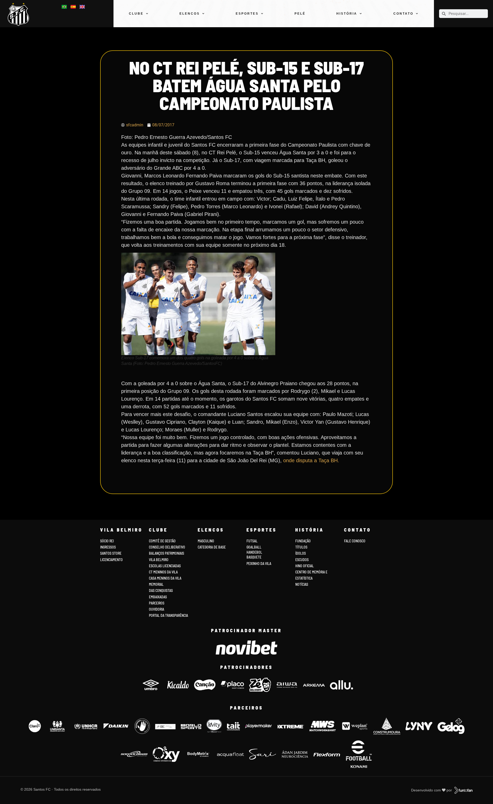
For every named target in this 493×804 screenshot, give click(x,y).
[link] (20, 14)
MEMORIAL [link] (156, 584)
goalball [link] (253, 547)
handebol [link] (254, 552)
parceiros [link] (156, 603)
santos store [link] (110, 553)
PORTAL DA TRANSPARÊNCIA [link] (168, 615)
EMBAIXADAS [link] (158, 597)
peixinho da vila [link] (258, 563)
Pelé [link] (300, 13)
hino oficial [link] (304, 566)
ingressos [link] (108, 547)
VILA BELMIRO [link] (158, 559)
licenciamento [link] (111, 559)
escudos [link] (302, 559)
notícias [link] (301, 584)
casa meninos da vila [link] (165, 578)
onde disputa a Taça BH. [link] (310, 460)
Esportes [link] (247, 13)
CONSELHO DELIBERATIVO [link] (167, 547)
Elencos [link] (189, 13)
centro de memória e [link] (311, 572)
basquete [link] (253, 557)
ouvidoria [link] (156, 609)
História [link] (346, 13)
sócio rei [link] (107, 541)
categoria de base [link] (212, 547)
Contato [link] (403, 13)
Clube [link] (136, 13)
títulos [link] (301, 547)
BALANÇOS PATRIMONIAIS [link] (166, 553)
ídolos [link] (300, 553)
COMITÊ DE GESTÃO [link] (162, 541)
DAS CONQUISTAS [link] (161, 590)
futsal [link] (252, 541)
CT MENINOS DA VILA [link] (163, 572)
